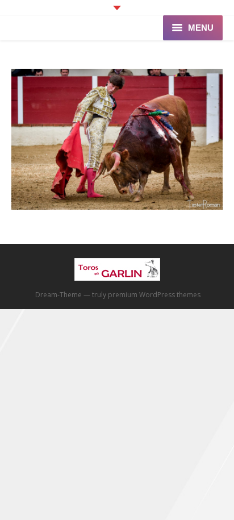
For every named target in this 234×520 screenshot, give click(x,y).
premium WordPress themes (154, 294)
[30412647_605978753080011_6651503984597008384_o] (117, 139)
